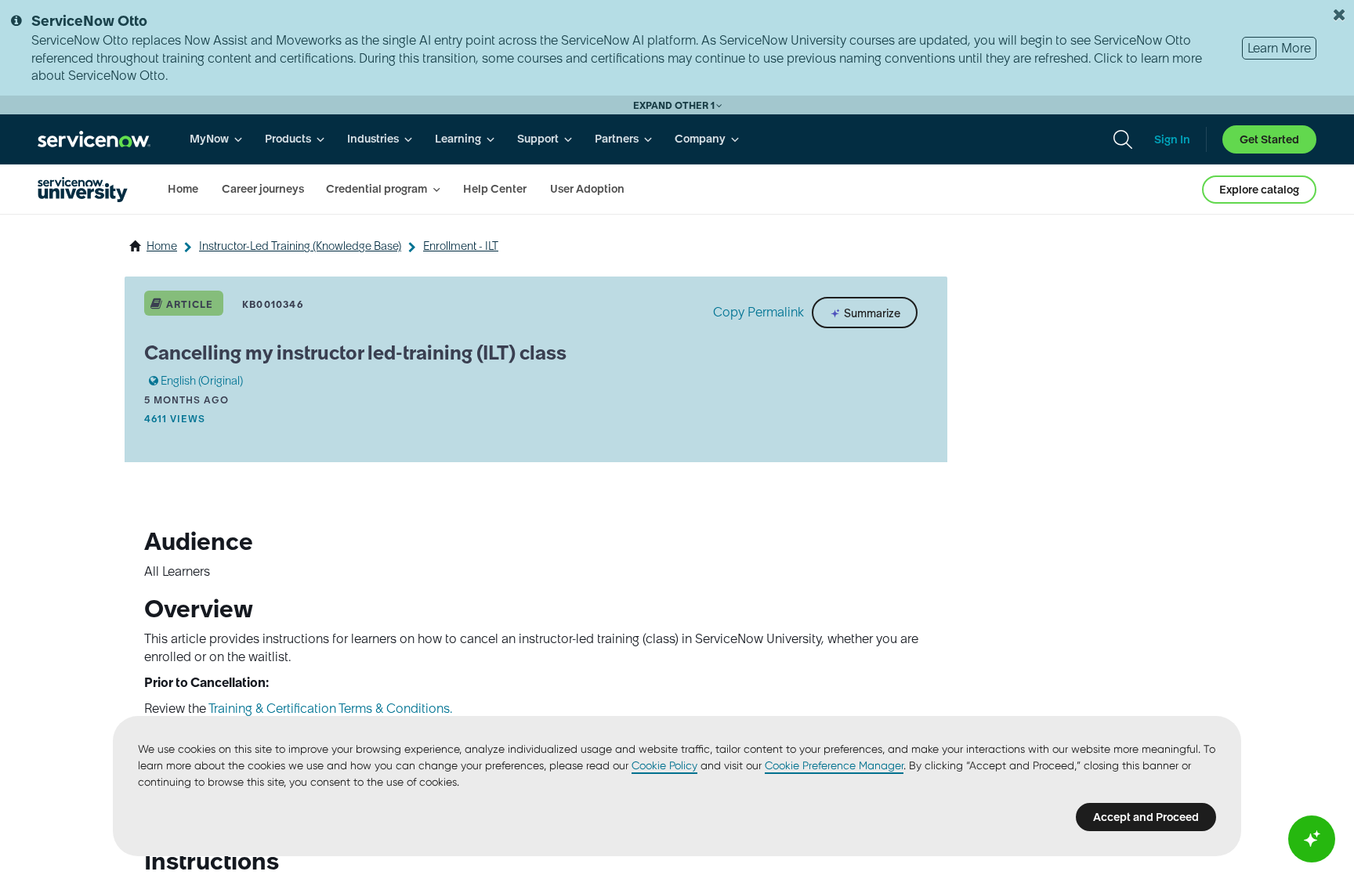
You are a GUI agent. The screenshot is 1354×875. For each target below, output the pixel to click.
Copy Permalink (758, 312)
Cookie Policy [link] (664, 765)
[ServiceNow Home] (94, 139)
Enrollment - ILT (460, 246)
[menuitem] (216, 139)
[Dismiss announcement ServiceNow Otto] (1339, 15)
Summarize (871, 313)
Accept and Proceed (1146, 817)
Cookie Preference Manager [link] (834, 765)
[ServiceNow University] (83, 189)
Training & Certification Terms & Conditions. (330, 708)
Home (162, 246)
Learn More (1279, 48)
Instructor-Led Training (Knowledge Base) (300, 246)
